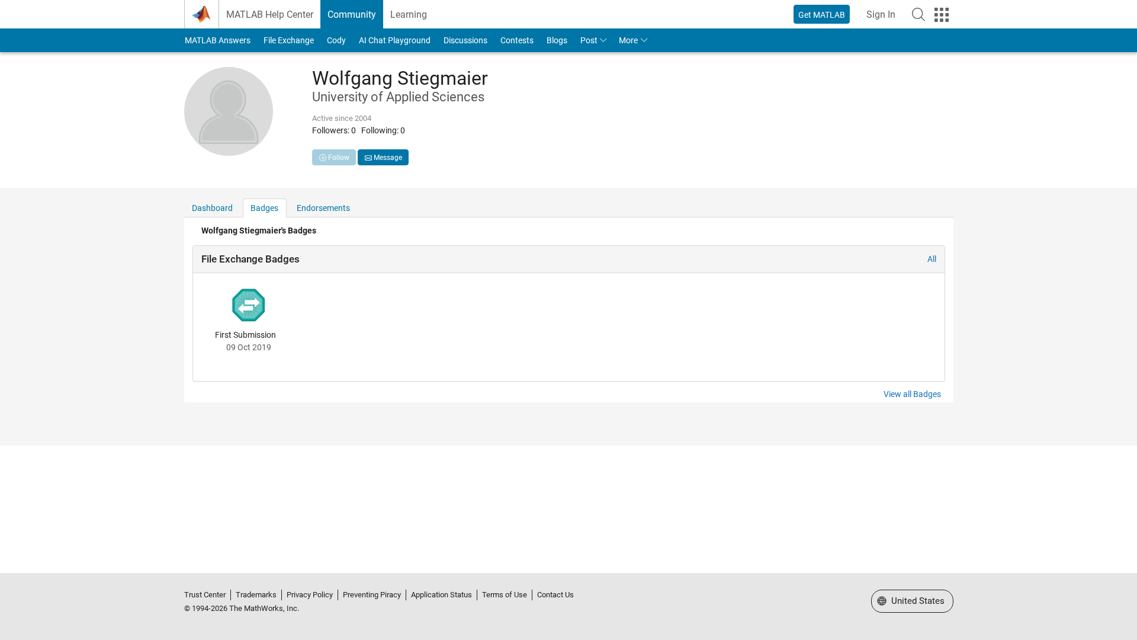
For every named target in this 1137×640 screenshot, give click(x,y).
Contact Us (555, 594)
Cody (336, 40)
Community (351, 14)
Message (387, 157)
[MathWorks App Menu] (941, 15)
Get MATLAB (821, 15)
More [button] (628, 40)
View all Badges (912, 394)
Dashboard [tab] (212, 208)
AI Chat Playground (395, 40)
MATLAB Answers (217, 40)
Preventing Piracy (372, 594)
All (931, 259)
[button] (918, 14)
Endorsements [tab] (323, 208)
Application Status (441, 594)
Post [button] (589, 40)
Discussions (465, 40)
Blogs (557, 40)
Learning (408, 14)
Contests (517, 40)
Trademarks (256, 594)
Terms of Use (504, 594)
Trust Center (205, 594)
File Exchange (289, 40)
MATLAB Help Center (269, 14)
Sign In (880, 14)
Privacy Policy (310, 594)
